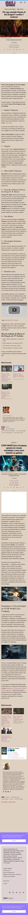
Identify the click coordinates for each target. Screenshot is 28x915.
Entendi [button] (14, 911)
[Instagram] (9, 892)
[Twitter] (13, 892)
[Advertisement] (14, 68)
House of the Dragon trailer (18, 432)
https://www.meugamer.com (7, 415)
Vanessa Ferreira (15, 45)
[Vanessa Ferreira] (6, 410)
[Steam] (23, 892)
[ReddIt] (20, 49)
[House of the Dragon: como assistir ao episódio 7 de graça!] (6, 387)
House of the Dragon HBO (21, 430)
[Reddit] (19, 892)
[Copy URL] (23, 49)
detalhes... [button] (19, 907)
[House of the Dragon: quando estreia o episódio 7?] (18, 368)
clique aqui (8, 123)
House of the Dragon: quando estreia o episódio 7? (18, 376)
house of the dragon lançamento (7, 432)
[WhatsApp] (14, 49)
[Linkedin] (17, 49)
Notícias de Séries (10, 9)
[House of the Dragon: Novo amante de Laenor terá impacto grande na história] (6, 368)
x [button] (26, 904)
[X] (7, 49)
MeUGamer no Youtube (12, 320)
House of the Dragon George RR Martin (8, 430)
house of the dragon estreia (10, 428)
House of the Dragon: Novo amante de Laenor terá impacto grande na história (6, 377)
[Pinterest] (11, 49)
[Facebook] (4, 49)
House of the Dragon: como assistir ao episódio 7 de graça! (5, 394)
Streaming (20, 9)
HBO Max (10, 326)
